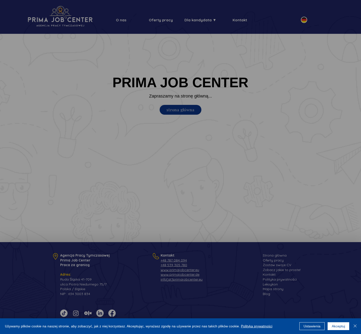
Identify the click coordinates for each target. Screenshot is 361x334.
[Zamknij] (355, 326)
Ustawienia (312, 326)
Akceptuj (338, 326)
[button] (151, 139)
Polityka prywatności (256, 326)
